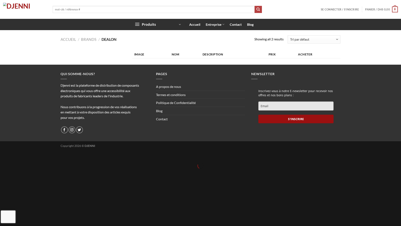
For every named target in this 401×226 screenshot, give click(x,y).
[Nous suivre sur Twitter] (79, 129)
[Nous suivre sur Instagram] (72, 129)
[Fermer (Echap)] (4, 155)
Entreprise (214, 24)
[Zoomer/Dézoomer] (16, 155)
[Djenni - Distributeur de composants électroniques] (24, 9)
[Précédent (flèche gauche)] (4, 173)
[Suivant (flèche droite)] (16, 173)
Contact (236, 24)
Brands (88, 39)
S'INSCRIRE (296, 119)
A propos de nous (168, 87)
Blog (250, 24)
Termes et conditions (171, 95)
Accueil (194, 24)
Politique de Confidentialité (176, 103)
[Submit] (258, 9)
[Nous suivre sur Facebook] (64, 129)
